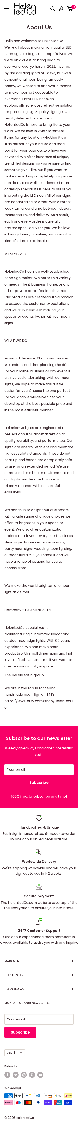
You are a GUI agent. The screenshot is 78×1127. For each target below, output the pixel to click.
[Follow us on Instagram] (24, 1075)
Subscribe (39, 782)
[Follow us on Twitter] (16, 1075)
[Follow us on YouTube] (40, 1075)
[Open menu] (6, 8)
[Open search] (52, 8)
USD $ (11, 1053)
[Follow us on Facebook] (7, 1075)
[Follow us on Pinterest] (32, 1075)
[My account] (61, 8)
